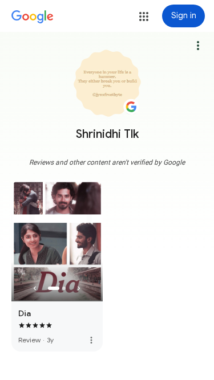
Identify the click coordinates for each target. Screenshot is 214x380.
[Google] (32, 17)
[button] (143, 16)
